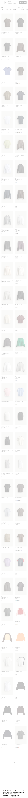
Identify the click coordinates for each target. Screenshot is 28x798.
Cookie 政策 (11, 795)
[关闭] (3, 786)
